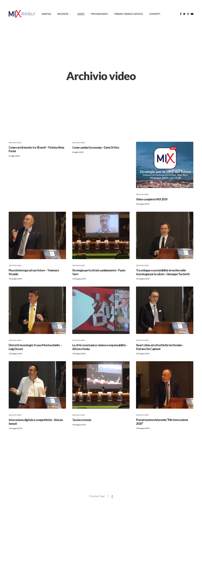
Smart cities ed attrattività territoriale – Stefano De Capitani (160, 346)
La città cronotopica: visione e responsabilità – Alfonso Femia (99, 346)
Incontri (62, 13)
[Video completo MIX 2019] (164, 165)
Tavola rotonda (81, 420)
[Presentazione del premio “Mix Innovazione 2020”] (164, 385)
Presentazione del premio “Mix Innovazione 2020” (162, 421)
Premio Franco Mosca (128, 13)
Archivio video (15, 143)
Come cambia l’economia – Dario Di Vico (95, 147)
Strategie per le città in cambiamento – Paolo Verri (98, 272)
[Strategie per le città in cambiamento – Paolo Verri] (101, 235)
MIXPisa (46, 13)
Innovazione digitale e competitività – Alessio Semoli (36, 421)
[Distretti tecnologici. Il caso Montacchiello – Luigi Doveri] (37, 310)
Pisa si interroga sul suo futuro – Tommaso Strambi (34, 272)
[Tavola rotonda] (101, 385)
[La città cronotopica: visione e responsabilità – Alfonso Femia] (101, 310)
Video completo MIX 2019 (151, 199)
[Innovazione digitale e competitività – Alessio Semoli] (37, 385)
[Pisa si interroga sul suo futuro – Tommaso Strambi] (37, 235)
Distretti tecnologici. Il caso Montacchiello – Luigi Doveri (35, 346)
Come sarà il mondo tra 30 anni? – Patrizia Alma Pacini (36, 149)
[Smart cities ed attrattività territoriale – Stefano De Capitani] (164, 310)
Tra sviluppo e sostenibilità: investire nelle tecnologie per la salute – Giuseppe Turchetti (163, 272)
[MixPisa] (22, 14)
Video (81, 13)
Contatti (154, 13)
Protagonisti (99, 13)
